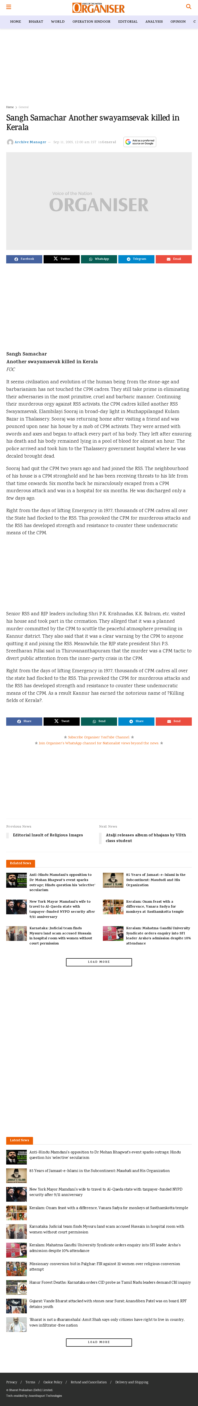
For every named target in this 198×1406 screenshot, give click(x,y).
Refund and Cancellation (89, 1382)
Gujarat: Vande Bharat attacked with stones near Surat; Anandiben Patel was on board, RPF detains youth (108, 1304)
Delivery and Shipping (131, 1382)
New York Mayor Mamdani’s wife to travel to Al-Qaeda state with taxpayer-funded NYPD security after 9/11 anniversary (62, 909)
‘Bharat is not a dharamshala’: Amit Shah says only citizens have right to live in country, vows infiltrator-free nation (106, 1323)
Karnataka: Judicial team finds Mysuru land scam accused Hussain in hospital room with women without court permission (60, 936)
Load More (99, 962)
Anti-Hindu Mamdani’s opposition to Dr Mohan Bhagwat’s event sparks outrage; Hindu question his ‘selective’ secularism (62, 882)
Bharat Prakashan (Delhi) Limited (30, 1390)
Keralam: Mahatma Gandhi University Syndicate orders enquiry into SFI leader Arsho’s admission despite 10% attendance (158, 936)
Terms (30, 1382)
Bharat (36, 22)
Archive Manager (30, 142)
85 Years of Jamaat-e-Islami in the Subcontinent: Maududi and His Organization (156, 880)
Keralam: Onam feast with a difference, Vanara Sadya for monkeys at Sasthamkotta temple (155, 907)
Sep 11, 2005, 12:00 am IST (75, 142)
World (58, 22)
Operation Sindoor (91, 22)
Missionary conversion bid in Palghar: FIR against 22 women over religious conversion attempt (104, 1267)
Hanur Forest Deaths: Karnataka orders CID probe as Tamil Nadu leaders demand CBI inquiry (110, 1283)
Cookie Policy (53, 1382)
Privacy (11, 1382)
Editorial (128, 22)
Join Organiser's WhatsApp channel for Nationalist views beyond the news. (99, 743)
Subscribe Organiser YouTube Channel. (99, 737)
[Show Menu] (8, 7)
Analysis (154, 22)
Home (15, 22)
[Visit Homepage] (98, 8)
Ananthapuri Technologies (45, 1396)
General (24, 107)
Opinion (178, 22)
